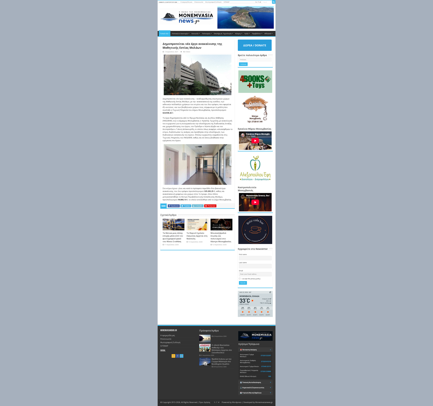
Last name (243, 262)
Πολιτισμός (206, 33)
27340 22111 (266, 366)
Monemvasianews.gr (264, 402)
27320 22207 (266, 355)
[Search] (273, 2)
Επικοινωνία (199, 2)
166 (269, 376)
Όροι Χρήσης (204, 402)
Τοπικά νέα (164, 33)
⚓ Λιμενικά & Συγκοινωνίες (252, 388)
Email (241, 271)
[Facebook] (258, 2)
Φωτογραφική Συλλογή (213, 2)
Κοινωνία (194, 33)
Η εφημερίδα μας (186, 2)
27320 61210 (266, 361)
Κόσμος (238, 33)
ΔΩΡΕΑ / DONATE (254, 45)
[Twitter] (260, 2)
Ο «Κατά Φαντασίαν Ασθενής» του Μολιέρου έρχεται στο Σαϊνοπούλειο (222, 349)
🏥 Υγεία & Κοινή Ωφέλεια (250, 393)
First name (243, 254)
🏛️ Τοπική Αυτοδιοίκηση (250, 382)
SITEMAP (226, 2)
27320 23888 (266, 371)
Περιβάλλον (256, 33)
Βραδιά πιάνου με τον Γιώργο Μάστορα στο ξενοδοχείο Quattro (221, 361)
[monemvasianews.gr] (187, 15)
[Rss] (256, 2)
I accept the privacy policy (250, 279)
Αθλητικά (267, 33)
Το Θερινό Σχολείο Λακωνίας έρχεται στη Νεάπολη (197, 236)
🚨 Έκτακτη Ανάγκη (248, 350)
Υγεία (246, 33)
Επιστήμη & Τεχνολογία (222, 33)
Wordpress (236, 402)
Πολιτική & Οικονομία (180, 33)
